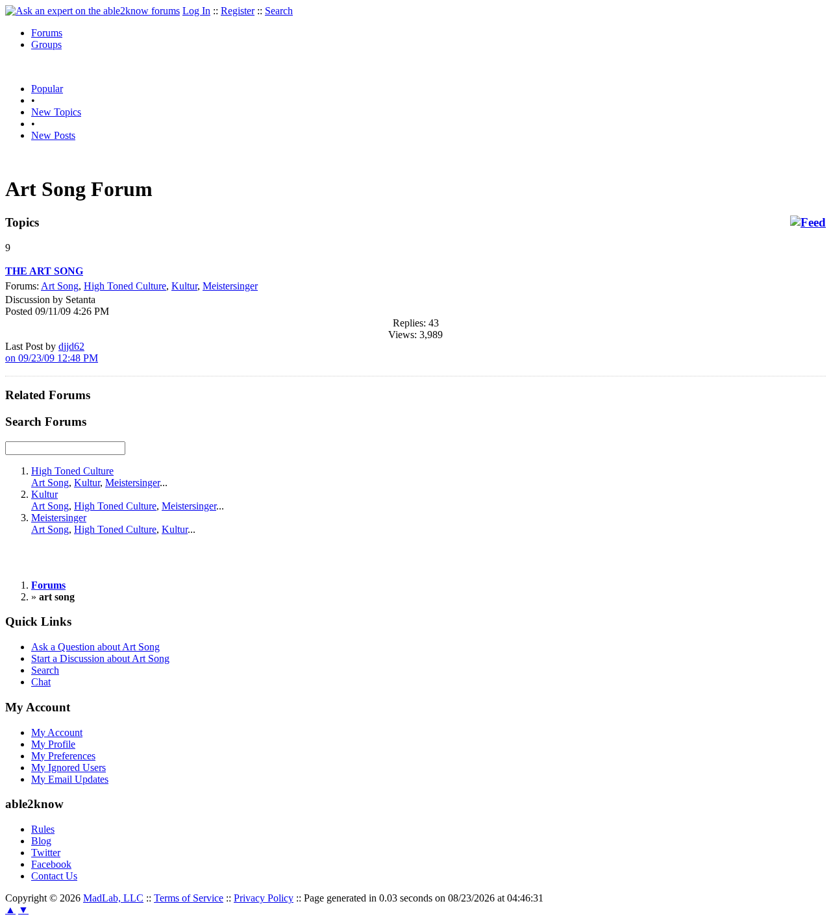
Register (237, 10)
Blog (41, 840)
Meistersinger (230, 285)
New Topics (56, 111)
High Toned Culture (125, 285)
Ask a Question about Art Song (95, 646)
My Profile (53, 744)
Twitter (45, 852)
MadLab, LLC (113, 897)
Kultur (184, 285)
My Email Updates (69, 779)
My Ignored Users (68, 767)
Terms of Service (188, 897)
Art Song (60, 285)
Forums (46, 32)
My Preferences (63, 755)
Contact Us (54, 875)
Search (279, 10)
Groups (46, 44)
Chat (41, 681)
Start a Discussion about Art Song (100, 658)
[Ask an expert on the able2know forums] (92, 10)
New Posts (53, 135)
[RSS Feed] (808, 222)
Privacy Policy (263, 897)
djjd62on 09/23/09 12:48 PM (51, 352)
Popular (47, 88)
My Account (56, 732)
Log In (196, 10)
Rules (43, 829)
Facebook (51, 864)
